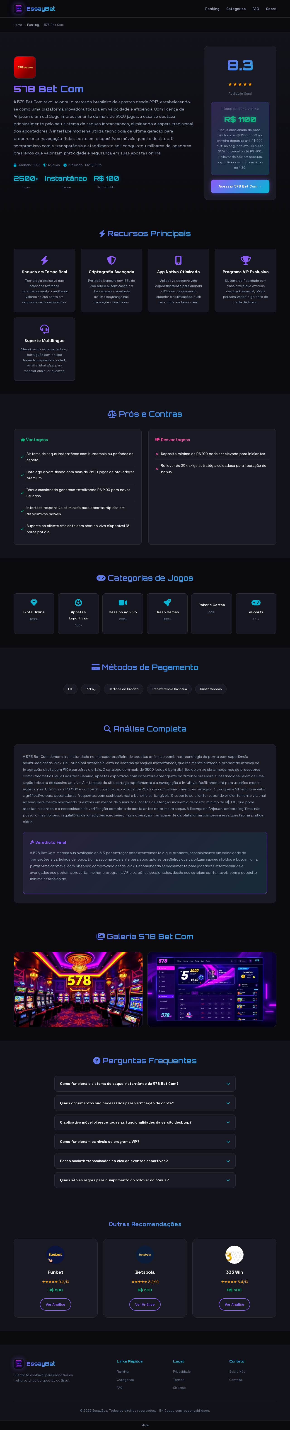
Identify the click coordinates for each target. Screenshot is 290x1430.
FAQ (255, 8)
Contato (235, 1380)
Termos (178, 1380)
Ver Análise (55, 1304)
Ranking (212, 8)
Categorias (236, 8)
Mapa (145, 1425)
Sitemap (179, 1388)
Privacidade (182, 1372)
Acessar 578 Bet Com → (240, 186)
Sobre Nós (237, 1372)
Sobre (271, 8)
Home (18, 25)
